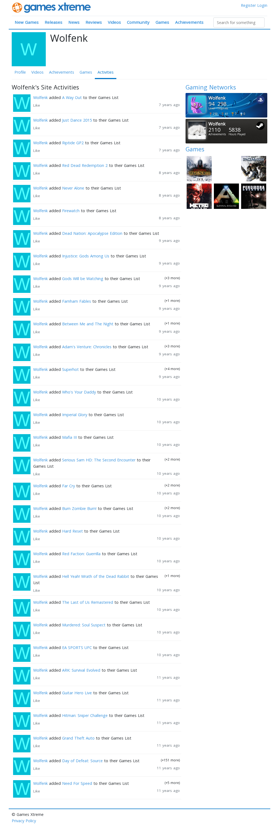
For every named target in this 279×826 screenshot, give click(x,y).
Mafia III (69, 437)
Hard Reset (72, 531)
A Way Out (72, 97)
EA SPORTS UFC (77, 647)
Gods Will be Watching (82, 278)
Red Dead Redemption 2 (85, 165)
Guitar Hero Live (77, 692)
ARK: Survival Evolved (81, 670)
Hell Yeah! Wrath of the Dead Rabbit (95, 576)
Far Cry (68, 485)
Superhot (70, 369)
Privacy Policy (24, 820)
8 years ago (169, 172)
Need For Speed (77, 783)
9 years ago (169, 240)
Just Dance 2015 (77, 120)
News (74, 22)
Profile (20, 72)
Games (162, 22)
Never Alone (73, 188)
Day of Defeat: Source (82, 760)
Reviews (94, 22)
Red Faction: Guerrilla (81, 553)
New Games (27, 22)
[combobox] (239, 22)
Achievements (189, 22)
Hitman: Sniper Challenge (85, 715)
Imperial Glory (74, 414)
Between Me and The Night (87, 323)
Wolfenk (40, 97)
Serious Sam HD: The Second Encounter (98, 459)
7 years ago (169, 104)
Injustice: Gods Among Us (85, 256)
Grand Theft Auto (78, 738)
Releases (53, 22)
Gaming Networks (211, 87)
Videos (114, 22)
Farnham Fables (76, 301)
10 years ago (168, 399)
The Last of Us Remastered (87, 602)
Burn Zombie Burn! (79, 508)
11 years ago (168, 677)
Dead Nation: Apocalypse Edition (92, 233)
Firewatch (71, 210)
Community (138, 22)
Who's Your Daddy (79, 392)
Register (248, 5)
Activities (106, 72)
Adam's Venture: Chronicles (86, 346)
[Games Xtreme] (52, 7)
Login (262, 5)
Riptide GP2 (73, 142)
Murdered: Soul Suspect (83, 624)
